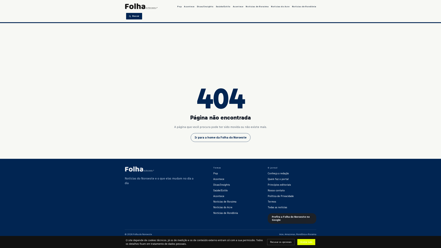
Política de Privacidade (281, 196)
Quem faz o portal (278, 179)
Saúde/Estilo (223, 6)
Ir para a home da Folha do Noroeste (221, 137)
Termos (272, 201)
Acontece (189, 6)
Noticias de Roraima (257, 6)
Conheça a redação (278, 173)
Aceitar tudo (306, 242)
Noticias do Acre (280, 6)
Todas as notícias (277, 207)
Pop (179, 6)
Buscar (135, 16)
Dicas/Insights (205, 6)
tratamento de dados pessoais (168, 243)
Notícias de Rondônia (304, 6)
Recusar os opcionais (281, 242)
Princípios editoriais (279, 184)
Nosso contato (276, 190)
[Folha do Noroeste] (139, 169)
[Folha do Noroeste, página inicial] (141, 6)
